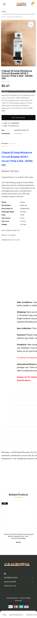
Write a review (6, 82)
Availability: (6, 133)
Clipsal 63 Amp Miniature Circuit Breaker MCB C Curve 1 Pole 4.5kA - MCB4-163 (17, 74)
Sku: (3, 130)
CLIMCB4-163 (24, 208)
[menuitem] (4, 614)
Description (5, 143)
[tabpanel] (18, 525)
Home (4, 12)
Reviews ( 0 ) (13, 143)
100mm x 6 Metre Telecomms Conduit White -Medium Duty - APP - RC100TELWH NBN (18, 536)
